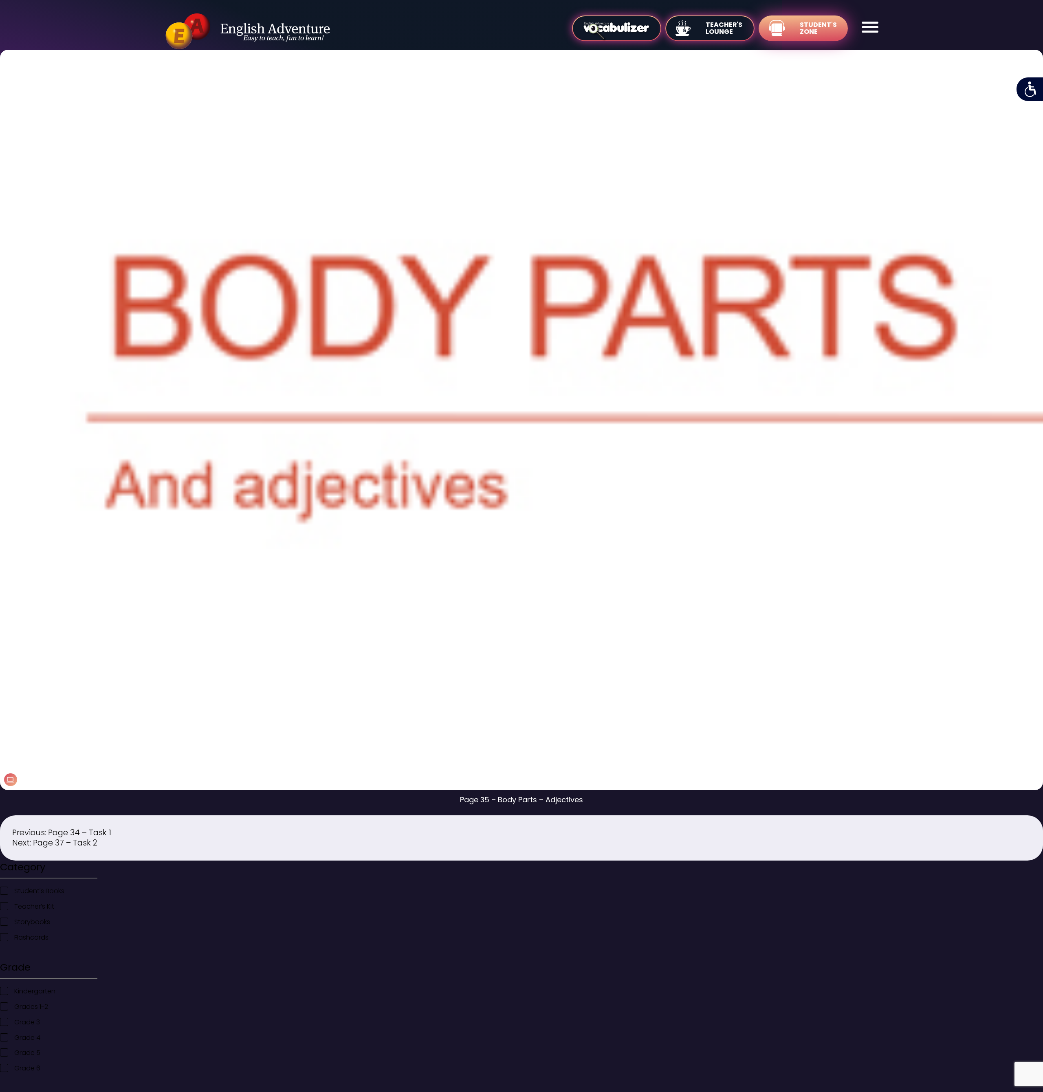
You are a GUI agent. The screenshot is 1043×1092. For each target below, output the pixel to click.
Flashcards (31, 937)
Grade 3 (27, 1022)
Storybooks (32, 922)
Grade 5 (27, 1052)
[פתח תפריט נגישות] (1030, 89)
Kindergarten (34, 991)
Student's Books (39, 891)
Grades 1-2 (31, 1006)
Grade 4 (27, 1037)
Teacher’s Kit (34, 906)
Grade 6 (27, 1068)
